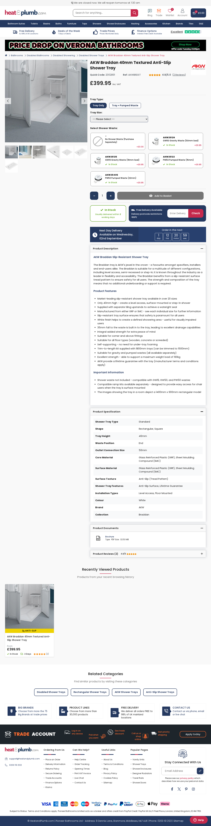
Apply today (192, 734)
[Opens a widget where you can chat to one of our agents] (199, 820)
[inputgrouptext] (134, 13)
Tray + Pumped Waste (125, 105)
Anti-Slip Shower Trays (160, 692)
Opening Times (82, 768)
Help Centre (80, 759)
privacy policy (187, 778)
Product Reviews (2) (110, 553)
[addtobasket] (160, 196)
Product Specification (106, 411)
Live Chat (79, 778)
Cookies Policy (111, 778)
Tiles (191, 23)
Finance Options (53, 782)
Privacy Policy (110, 773)
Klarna (48, 787)
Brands (179, 23)
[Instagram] (193, 789)
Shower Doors (139, 782)
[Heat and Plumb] (25, 13)
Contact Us (80, 782)
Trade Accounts (53, 778)
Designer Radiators (142, 773)
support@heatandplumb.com (24, 758)
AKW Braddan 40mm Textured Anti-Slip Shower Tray (28, 638)
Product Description (105, 248)
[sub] (94, 196)
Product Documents (106, 528)
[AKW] (198, 67)
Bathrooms (17, 55)
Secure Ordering (53, 773)
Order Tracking (82, 764)
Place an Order (52, 759)
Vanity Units (138, 759)
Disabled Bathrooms (38, 55)
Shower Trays (139, 764)
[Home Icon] (6, 55)
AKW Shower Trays (126, 692)
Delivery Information (55, 764)
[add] (110, 196)
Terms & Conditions (113, 764)
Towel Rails (138, 778)
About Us (108, 759)
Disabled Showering (64, 55)
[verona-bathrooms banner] (105, 45)
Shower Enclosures (142, 768)
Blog (106, 768)
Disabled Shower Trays (91, 55)
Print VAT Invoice (83, 773)
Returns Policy (52, 768)
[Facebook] (172, 789)
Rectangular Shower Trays (90, 692)
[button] (182, 13)
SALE (201, 23)
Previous (8, 101)
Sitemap (108, 782)
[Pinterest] (186, 789)
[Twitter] (179, 789)
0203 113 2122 (15, 765)
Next (84, 101)
